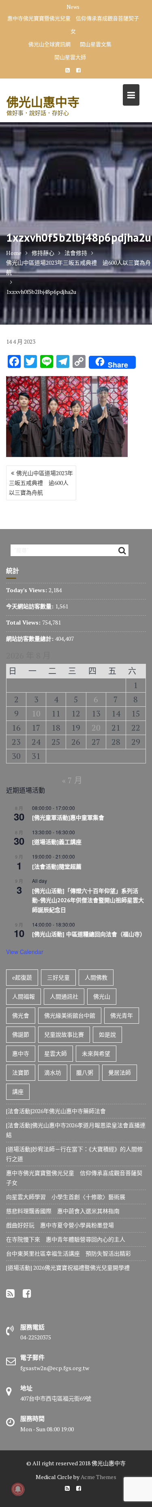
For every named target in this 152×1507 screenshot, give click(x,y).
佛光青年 (121, 1015)
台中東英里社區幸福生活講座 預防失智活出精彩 (68, 1253)
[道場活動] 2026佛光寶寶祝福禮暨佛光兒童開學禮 (68, 1267)
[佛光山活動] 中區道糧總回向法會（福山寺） (89, 934)
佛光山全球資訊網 (49, 44)
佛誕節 (20, 1034)
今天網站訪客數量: (30, 606)
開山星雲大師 (70, 57)
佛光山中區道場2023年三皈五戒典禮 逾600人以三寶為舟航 (41, 482)
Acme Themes (98, 1477)
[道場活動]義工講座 (56, 842)
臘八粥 (84, 1072)
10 (36, 713)
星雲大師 (55, 1053)
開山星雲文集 (95, 44)
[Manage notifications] (17, 1489)
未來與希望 (96, 1053)
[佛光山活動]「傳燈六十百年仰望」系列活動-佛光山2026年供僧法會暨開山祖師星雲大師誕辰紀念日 (88, 900)
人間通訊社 (64, 996)
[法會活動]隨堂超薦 (56, 866)
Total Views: (24, 622)
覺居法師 (119, 1072)
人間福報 (23, 996)
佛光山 (101, 996)
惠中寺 (20, 1053)
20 (96, 727)
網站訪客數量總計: (30, 638)
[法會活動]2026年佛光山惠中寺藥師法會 (56, 1111)
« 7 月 (72, 780)
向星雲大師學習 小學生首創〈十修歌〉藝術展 (65, 1197)
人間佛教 (96, 977)
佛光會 (20, 1015)
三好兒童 (58, 977)
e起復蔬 (22, 977)
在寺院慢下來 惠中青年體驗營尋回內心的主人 (65, 1239)
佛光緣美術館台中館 (69, 1015)
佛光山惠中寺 (42, 102)
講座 (18, 1091)
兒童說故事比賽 (64, 1034)
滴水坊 (52, 1072)
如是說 (107, 1034)
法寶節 (20, 1072)
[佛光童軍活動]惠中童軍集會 (68, 817)
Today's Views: (27, 590)
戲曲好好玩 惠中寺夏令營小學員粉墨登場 (60, 1225)
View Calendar (24, 952)
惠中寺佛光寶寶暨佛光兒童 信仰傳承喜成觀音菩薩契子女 (73, 25)
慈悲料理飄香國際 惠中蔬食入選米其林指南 (63, 1211)
